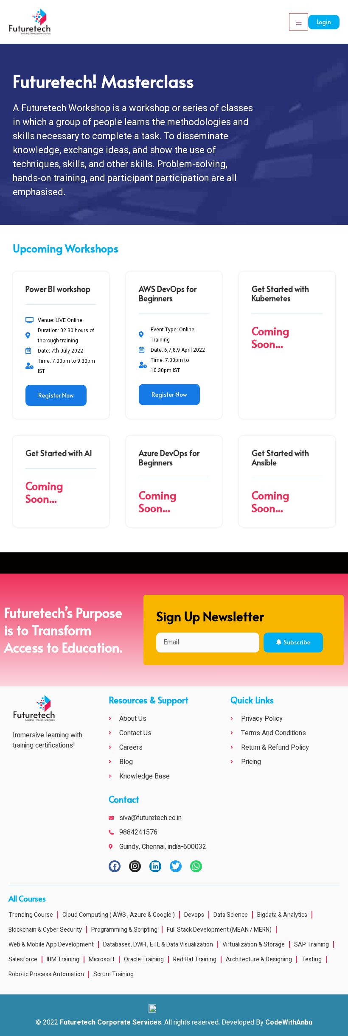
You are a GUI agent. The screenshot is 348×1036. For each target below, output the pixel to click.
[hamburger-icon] (298, 22)
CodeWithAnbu (288, 1022)
